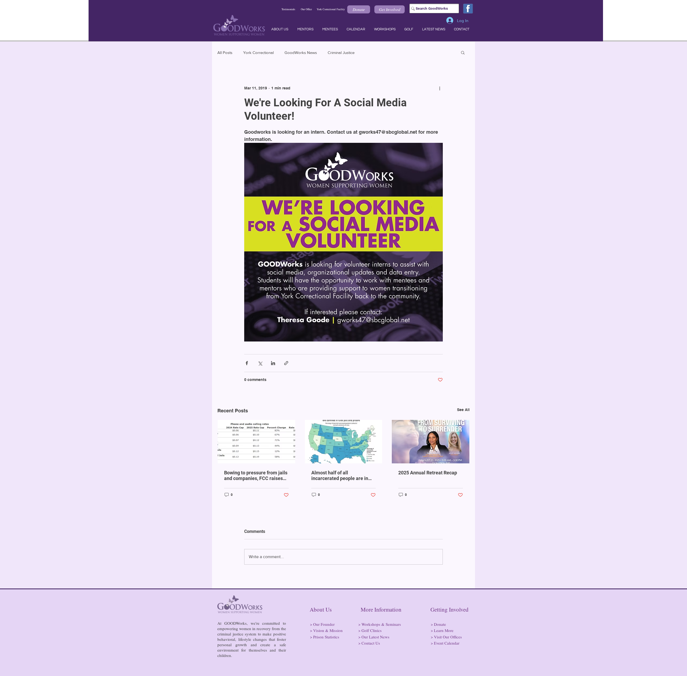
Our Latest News (375, 636)
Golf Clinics (371, 630)
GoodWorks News (300, 52)
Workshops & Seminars (381, 624)
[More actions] (439, 88)
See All (463, 410)
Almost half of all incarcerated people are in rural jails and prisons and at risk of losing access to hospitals (342, 475)
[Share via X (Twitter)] (259, 363)
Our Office (306, 9)
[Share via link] (286, 363)
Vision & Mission (328, 630)
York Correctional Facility (331, 9)
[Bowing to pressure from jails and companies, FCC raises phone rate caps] (256, 441)
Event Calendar (446, 643)
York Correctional (258, 52)
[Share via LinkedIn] (273, 363)
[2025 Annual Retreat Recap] (430, 441)
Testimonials (288, 9)
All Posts (224, 52)
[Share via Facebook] (246, 363)
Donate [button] (440, 624)
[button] (358, 9)
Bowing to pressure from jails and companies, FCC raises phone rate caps (255, 475)
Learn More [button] (444, 630)
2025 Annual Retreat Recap (427, 472)
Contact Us (370, 643)
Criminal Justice (341, 52)
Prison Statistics (326, 636)
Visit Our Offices (448, 636)
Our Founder (324, 624)
